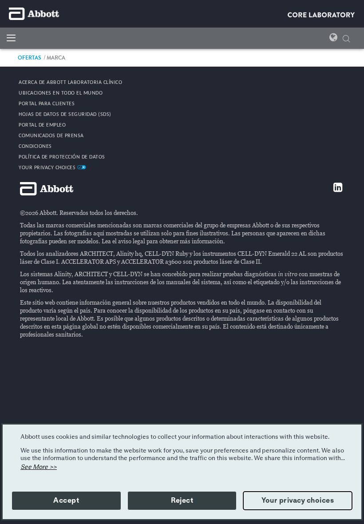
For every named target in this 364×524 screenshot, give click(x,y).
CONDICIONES (35, 146)
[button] (346, 37)
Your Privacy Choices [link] (48, 168)
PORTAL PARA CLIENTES (47, 104)
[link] (29, 57)
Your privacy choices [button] (297, 500)
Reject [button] (182, 500)
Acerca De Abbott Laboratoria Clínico (70, 82)
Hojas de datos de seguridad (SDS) (65, 114)
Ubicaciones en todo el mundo (61, 93)
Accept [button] (66, 500)
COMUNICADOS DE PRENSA (51, 136)
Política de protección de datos (62, 157)
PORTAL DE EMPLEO (42, 125)
